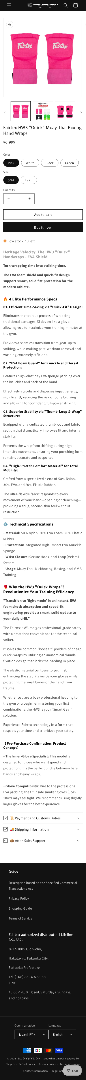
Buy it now (43, 227)
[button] (9, 5)
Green (69, 163)
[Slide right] (81, 112)
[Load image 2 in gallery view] (43, 111)
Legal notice (59, 1070)
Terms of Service (20, 918)
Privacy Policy (19, 898)
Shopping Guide (20, 908)
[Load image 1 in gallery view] (21, 111)
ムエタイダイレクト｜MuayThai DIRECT (41, 1058)
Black (50, 163)
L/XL (28, 180)
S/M (11, 180)
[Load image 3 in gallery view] (65, 111)
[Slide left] (5, 112)
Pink (11, 163)
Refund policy (27, 1064)
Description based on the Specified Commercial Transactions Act (43, 885)
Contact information (35, 1070)
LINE (12, 982)
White (30, 163)
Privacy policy (47, 1064)
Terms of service (70, 1064)
